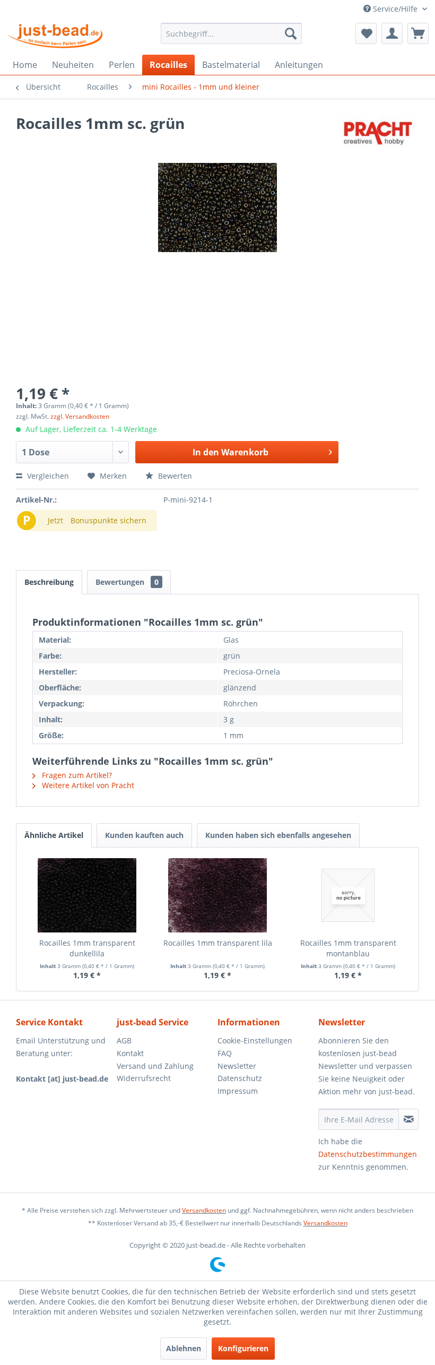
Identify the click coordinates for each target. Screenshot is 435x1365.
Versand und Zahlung (155, 1066)
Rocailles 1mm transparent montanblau (348, 948)
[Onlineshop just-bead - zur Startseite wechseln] (55, 36)
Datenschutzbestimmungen (367, 1154)
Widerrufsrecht (144, 1078)
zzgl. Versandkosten (79, 416)
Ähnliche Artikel (53, 835)
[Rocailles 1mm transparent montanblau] (348, 895)
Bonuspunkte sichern (108, 520)
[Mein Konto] (392, 33)
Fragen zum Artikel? (76, 775)
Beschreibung (49, 582)
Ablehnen (183, 1348)
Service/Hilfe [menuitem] (395, 9)
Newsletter (237, 1066)
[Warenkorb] (418, 33)
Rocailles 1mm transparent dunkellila (87, 948)
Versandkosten (204, 1210)
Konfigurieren (243, 1348)
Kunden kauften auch (144, 835)
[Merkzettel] (366, 33)
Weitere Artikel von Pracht (87, 785)
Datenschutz (240, 1078)
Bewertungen (127, 582)
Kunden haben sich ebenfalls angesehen (278, 835)
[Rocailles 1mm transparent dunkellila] (87, 895)
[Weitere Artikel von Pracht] (378, 133)
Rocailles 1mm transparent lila (217, 943)
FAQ (225, 1053)
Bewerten (174, 476)
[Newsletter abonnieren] (408, 1119)
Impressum (238, 1091)
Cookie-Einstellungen (255, 1040)
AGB (124, 1040)
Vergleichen (47, 476)
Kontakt (130, 1053)
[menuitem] (231, 33)
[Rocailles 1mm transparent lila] (217, 895)
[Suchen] (291, 33)
